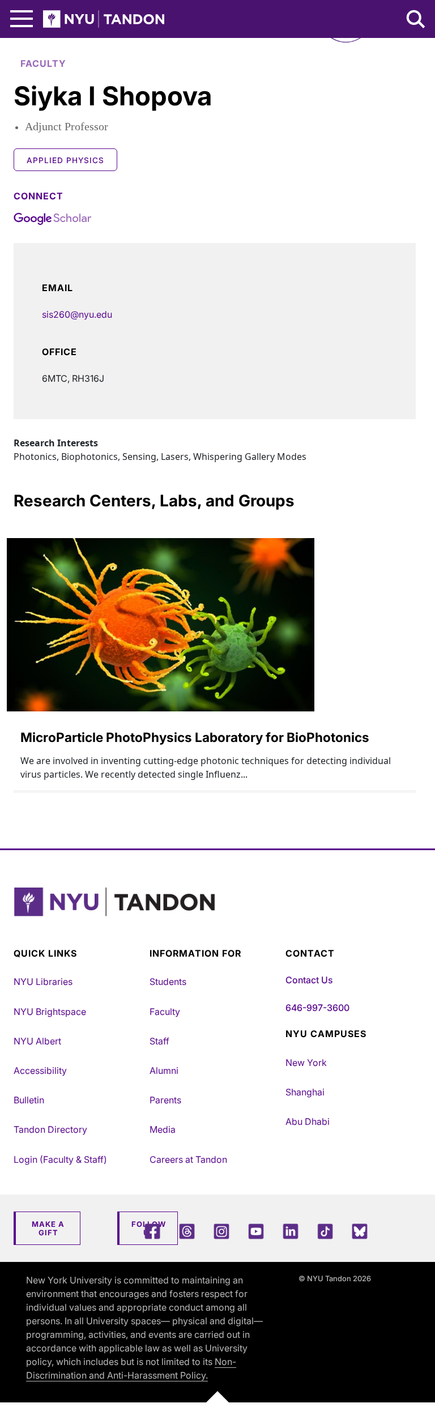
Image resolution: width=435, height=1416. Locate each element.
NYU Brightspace (50, 1011)
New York (306, 1062)
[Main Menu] (21, 19)
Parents (165, 1100)
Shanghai (305, 1092)
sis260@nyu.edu (77, 314)
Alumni (164, 1070)
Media (163, 1129)
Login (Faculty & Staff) (60, 1159)
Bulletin (29, 1100)
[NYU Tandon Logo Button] (215, 916)
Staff (159, 1041)
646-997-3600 (317, 1007)
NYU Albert (37, 1041)
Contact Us (308, 980)
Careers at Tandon (188, 1159)
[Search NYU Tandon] (416, 20)
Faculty (165, 1011)
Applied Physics (65, 160)
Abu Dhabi (307, 1121)
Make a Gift (48, 1228)
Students (168, 981)
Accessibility (40, 1070)
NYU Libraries (43, 981)
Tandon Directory (50, 1129)
